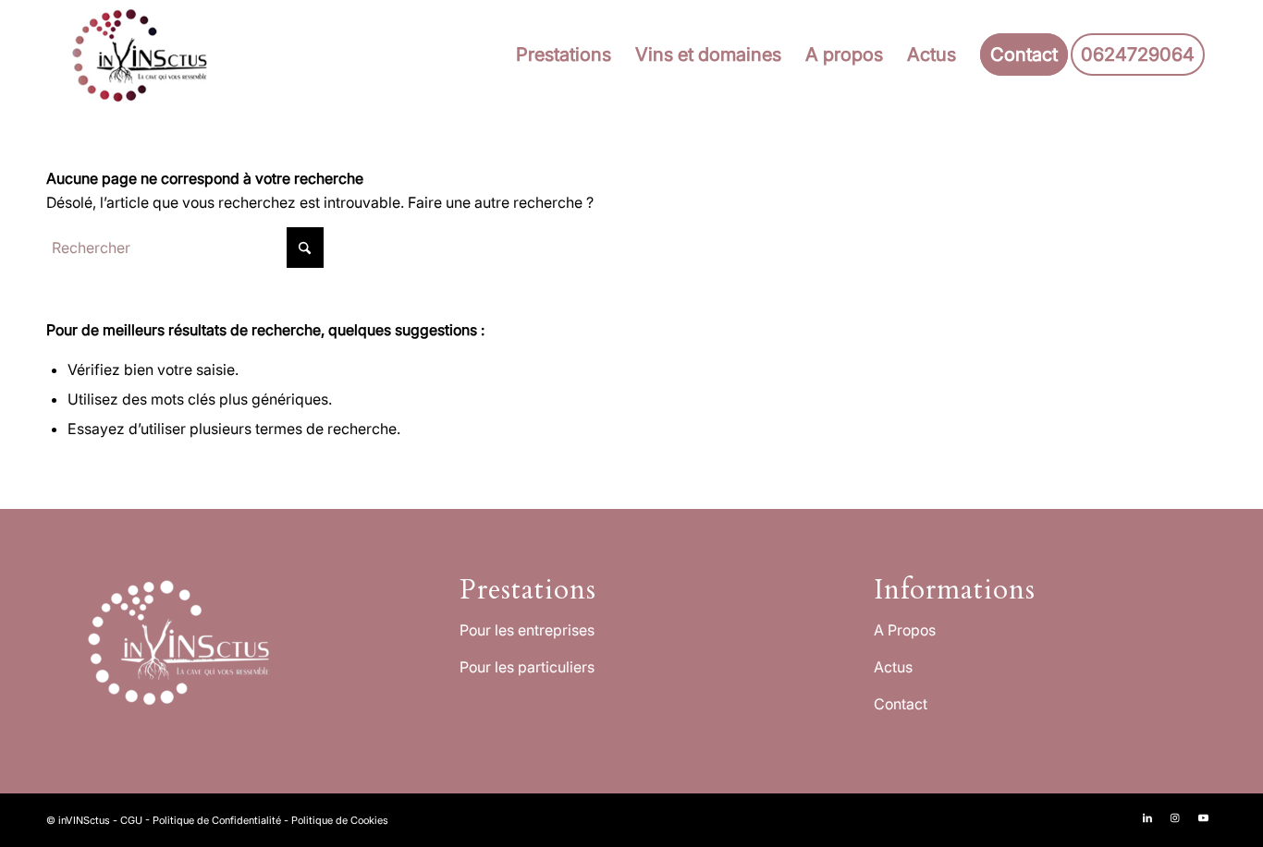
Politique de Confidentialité (217, 820)
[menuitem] (563, 54)
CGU (131, 820)
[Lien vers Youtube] (1203, 817)
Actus (893, 667)
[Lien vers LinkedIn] (1147, 817)
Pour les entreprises (527, 630)
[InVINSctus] (144, 54)
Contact (900, 704)
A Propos (905, 630)
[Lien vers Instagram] (1175, 817)
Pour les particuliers (527, 667)
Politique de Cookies (339, 820)
